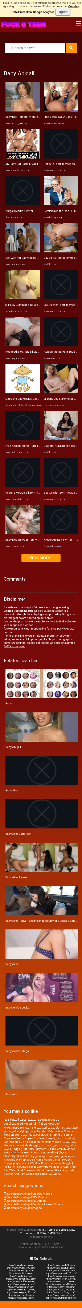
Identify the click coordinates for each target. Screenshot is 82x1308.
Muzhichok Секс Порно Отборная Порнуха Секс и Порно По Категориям (38, 1136)
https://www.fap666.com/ (21, 1276)
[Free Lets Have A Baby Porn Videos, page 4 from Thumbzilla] (61, 110)
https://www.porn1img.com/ (61, 1287)
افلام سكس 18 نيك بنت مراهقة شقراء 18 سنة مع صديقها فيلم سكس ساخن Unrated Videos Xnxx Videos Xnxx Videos (41, 1131)
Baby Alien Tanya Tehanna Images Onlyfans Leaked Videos (42, 921)
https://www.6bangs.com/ (21, 1270)
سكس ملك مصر (64, 1138)
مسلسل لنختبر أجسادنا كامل (20, 1119)
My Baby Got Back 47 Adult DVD (25, 164)
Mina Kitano (42, 1163)
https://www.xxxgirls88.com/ (61, 1265)
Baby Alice (12, 790)
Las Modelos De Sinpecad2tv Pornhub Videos (32, 1142)
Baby (8, 703)
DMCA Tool (55, 1233)
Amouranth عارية (61, 1163)
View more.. (41, 558)
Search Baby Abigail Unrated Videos (29, 1193)
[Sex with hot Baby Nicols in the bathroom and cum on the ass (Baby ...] (22, 251)
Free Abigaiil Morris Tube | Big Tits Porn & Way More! (38, 446)
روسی (24, 1135)
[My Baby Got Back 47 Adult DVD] (22, 157)
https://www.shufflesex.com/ (21, 1281)
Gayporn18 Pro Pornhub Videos (55, 1149)
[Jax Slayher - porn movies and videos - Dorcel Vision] (61, 298)
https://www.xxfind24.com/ (21, 1295)
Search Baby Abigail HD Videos (26, 1201)
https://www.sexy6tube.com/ (61, 1268)
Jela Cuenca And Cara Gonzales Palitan (39, 1172)
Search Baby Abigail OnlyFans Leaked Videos (35, 1204)
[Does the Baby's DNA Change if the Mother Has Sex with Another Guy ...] (22, 392)
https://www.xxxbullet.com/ (21, 1287)
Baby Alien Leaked (17, 877)
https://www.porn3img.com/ (61, 1292)
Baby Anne (12, 964)
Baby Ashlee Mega (17, 1051)
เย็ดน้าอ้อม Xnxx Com (47, 1123)
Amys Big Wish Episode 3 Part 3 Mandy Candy (32, 1159)
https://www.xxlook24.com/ (21, 1297)
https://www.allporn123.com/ (61, 1281)
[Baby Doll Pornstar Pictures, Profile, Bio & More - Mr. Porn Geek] (22, 110)
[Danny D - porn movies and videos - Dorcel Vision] (61, 157)
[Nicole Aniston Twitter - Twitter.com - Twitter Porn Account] (61, 533)
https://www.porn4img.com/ (61, 1295)
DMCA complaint (14, 646)
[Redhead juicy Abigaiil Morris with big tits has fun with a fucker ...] (22, 345)
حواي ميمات (70, 1142)
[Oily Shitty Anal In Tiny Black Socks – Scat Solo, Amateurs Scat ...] (61, 251)
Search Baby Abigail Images (24, 1208)
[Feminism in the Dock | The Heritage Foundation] (61, 204)
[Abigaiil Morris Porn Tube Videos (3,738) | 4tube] (61, 345)
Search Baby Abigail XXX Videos (27, 1197)
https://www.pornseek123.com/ (61, 1273)
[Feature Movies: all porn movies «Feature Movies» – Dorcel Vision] (22, 486)
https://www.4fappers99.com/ (21, 1268)
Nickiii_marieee (13, 1127)
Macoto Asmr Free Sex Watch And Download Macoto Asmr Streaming (40, 1168)
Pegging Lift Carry (23, 1149)
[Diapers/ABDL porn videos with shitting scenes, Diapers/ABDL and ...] (61, 439)
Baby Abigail (13, 747)
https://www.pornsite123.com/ (21, 1278)
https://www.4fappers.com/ (21, 1265)
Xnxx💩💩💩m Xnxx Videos (21, 1152)
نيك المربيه (55, 1174)
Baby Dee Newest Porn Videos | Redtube (31, 539)
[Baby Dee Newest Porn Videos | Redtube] (22, 533)
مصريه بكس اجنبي (64, 1156)
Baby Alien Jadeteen (18, 834)
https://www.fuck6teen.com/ (61, 1270)
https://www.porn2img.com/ (61, 1289)
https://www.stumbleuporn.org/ (61, 1297)
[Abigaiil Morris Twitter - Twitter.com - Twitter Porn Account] (22, 204)
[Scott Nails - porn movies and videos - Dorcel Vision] (61, 486)
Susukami (23, 1156)
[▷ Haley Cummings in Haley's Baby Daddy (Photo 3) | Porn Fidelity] (22, 298)
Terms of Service (57, 1229)
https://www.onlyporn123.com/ (61, 1284)
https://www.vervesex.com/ (21, 1284)
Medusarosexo (13, 1145)
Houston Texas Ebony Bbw (34, 1166)
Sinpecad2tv (49, 1152)
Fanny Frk (9, 1166)
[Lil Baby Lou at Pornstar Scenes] (61, 392)
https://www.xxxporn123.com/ (21, 1292)
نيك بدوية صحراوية (41, 1156)
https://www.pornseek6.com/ (61, 1276)
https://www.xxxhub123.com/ (21, 1289)
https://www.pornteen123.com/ (61, 1278)
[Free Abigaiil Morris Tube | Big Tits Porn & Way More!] (22, 439)
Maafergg (31, 1145)
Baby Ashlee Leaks (17, 1007)
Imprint (41, 1229)
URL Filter (40, 1233)
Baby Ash (11, 1094)
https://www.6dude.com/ (21, 1273)
